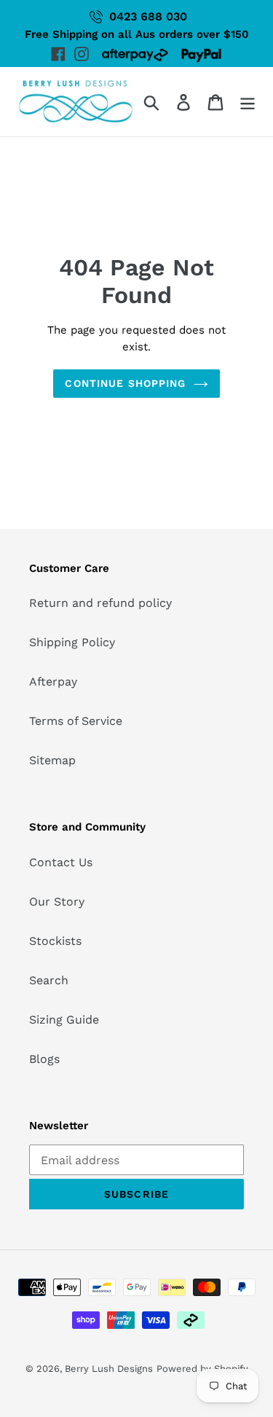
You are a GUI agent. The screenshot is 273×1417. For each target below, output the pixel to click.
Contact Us (60, 862)
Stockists (55, 941)
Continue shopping (125, 383)
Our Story (56, 901)
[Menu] (248, 101)
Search (48, 980)
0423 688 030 (148, 16)
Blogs (44, 1059)
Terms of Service (75, 721)
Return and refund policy (100, 603)
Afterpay (53, 681)
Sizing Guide (64, 1020)
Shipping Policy (72, 642)
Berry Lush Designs (109, 1368)
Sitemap (52, 760)
